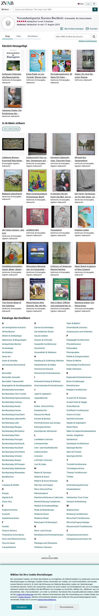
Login (88, 4)
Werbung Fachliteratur (77, 514)
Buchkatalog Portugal (12, 439)
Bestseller (6, 373)
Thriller (70, 476)
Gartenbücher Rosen (44, 331)
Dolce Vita (7, 501)
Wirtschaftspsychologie (78, 522)
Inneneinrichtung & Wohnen (47, 381)
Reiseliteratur (73, 385)
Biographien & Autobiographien (17, 385)
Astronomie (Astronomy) (13, 364)
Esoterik (6, 514)
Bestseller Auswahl (11, 377)
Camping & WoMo (10, 485)
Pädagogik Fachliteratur (78, 340)
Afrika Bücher (8, 331)
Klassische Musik (42, 414)
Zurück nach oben (49, 558)
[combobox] (53, 9)
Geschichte (39, 348)
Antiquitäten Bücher (11, 344)
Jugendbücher (41, 398)
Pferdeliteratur (74, 344)
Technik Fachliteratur (77, 464)
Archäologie (7, 348)
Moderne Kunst (41, 514)
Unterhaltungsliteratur (77, 485)
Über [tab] (18, 36)
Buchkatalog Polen (10, 435)
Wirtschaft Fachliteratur (78, 518)
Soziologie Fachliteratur (78, 443)
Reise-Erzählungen (75, 381)
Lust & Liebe (40, 464)
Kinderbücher (40, 410)
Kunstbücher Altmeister (45, 431)
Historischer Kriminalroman (47, 373)
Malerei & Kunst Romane (46, 480)
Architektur (7, 352)
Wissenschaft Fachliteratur (79, 526)
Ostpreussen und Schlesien (79, 331)
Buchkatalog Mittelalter (13, 431)
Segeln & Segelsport (76, 422)
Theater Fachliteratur (77, 472)
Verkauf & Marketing (76, 501)
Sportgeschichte (74, 456)
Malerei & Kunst (41, 476)
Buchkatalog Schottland (13, 451)
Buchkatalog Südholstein (14, 468)
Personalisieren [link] (66, 607)
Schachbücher (73, 406)
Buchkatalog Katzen (11, 410)
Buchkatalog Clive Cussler (14, 393)
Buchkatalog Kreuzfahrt (13, 414)
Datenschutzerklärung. (47, 599)
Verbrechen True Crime (77, 497)
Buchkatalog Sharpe (11, 460)
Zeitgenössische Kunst (77, 534)
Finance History (9, 530)
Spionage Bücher (74, 447)
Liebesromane (41, 451)
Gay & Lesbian (41, 335)
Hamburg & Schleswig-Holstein (49, 360)
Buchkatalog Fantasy (12, 402)
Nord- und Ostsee (42, 530)
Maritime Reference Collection (48, 497)
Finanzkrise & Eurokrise (13, 534)
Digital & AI (7, 497)
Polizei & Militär (74, 360)
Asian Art (6, 356)
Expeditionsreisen (10, 518)
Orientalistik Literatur (77, 327)
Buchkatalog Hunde (11, 406)
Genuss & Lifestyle (43, 340)
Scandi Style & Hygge (77, 402)
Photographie (73, 352)
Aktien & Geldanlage (12, 335)
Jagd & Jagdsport (42, 393)
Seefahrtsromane (75, 418)
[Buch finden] (95, 9)
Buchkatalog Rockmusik (13, 443)
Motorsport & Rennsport (45, 522)
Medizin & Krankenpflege (46, 505)
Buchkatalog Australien (13, 389)
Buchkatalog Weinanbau (13, 472)
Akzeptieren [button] (22, 607)
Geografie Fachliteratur (45, 344)
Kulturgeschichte (42, 427)
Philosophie (72, 348)
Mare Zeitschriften (43, 489)
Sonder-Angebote (75, 435)
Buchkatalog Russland (12, 447)
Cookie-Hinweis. (24, 597)
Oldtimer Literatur (43, 547)
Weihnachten (73, 509)
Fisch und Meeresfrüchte (14, 538)
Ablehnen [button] (43, 607)
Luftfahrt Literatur (43, 460)
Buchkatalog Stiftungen (13, 464)
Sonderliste (72, 439)
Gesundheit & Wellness (45, 352)
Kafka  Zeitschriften (44, 406)
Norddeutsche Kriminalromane (48, 534)
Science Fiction (74, 414)
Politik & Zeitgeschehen (78, 356)
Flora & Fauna (8, 543)
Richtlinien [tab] (33, 36)
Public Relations (74, 369)
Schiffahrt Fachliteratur (78, 410)
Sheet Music (72, 427)
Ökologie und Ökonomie (45, 543)
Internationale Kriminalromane (48, 385)
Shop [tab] (7, 36)
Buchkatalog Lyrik (10, 422)
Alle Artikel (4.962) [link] (11, 129)
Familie (5, 526)
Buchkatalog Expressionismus (16, 398)
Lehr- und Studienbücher (46, 447)
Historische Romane (43, 369)
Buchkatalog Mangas (12, 427)
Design (5, 493)
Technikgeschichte (75, 468)
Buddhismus (8, 476)
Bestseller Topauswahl (12, 381)
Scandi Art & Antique (76, 398)
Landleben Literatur (43, 439)
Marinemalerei (41, 493)
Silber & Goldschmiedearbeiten (81, 431)
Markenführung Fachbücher (47, 501)
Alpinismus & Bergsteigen (14, 340)
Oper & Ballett (73, 323)
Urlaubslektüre (73, 489)
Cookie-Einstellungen (25, 594)
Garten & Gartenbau (43, 327)
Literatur (38, 456)
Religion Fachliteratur (77, 389)
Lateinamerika (41, 443)
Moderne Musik (41, 518)
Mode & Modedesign (44, 509)
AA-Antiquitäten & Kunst (14, 327)
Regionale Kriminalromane (79, 377)
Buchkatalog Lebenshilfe (13, 418)
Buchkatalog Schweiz (12, 456)
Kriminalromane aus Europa (47, 422)
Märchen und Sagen (43, 485)
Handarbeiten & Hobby (45, 364)
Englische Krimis (10, 509)
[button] (94, 36)
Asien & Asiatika (9, 360)
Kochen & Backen (42, 418)
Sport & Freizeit (74, 451)
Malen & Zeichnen (42, 472)
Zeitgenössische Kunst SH (79, 538)
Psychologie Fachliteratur (78, 364)
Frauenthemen (9, 547)
